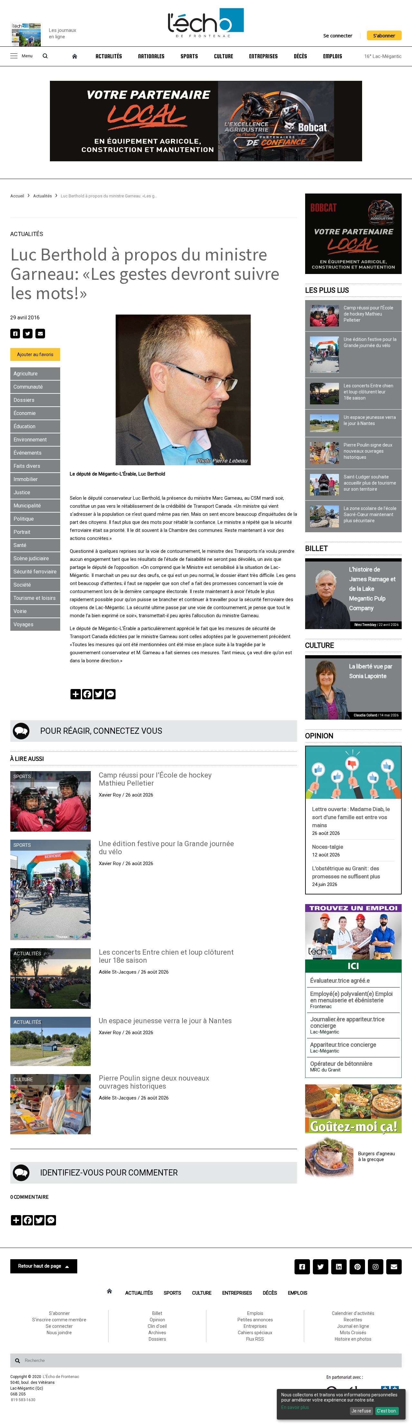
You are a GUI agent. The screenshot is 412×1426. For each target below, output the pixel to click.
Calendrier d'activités (353, 1313)
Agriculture (26, 374)
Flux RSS (255, 1339)
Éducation (24, 426)
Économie (25, 413)
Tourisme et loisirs (35, 598)
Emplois (332, 56)
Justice (22, 492)
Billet (316, 548)
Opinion (319, 736)
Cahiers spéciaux (255, 1332)
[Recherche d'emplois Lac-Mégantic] (353, 938)
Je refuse (361, 1410)
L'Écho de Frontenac (61, 1376)
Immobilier (26, 479)
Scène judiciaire (31, 558)
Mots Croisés (353, 1332)
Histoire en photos (353, 1339)
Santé (20, 545)
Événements (28, 453)
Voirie (20, 611)
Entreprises (263, 56)
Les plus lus (327, 290)
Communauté (28, 387)
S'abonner (384, 35)
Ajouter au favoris (35, 354)
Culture (223, 56)
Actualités (109, 56)
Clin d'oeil (157, 1326)
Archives (157, 1332)
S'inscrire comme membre (59, 1319)
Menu (27, 56)
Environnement (30, 440)
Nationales (151, 56)
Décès (300, 56)
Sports (189, 56)
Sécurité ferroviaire (35, 572)
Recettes (353, 1319)
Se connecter (337, 35)
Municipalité (27, 506)
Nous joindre (59, 1332)
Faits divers (27, 466)
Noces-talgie (327, 847)
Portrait (22, 532)
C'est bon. (387, 1410)
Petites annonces (255, 1319)
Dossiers (24, 400)
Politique (24, 519)
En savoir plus (295, 1407)
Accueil (17, 196)
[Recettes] (353, 1109)
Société (22, 585)
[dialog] (341, 1404)
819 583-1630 (23, 1400)
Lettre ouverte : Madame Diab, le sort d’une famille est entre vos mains (351, 817)
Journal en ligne (353, 1326)
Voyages (23, 624)
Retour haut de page (39, 1266)
